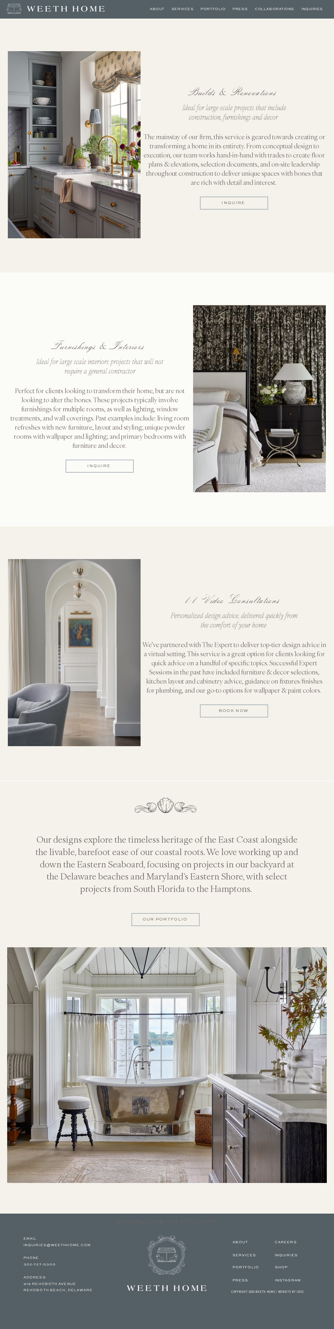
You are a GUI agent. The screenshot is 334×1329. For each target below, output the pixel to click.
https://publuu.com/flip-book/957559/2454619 (166, 1221)
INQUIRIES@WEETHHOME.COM (57, 1245)
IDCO (300, 1292)
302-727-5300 (39, 1264)
